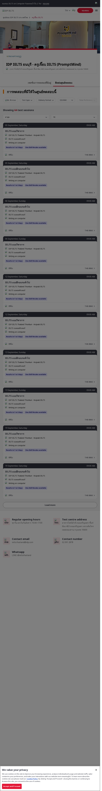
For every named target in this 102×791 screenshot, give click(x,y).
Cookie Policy (32, 779)
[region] (50, 778)
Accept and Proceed (11, 786)
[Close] (96, 770)
